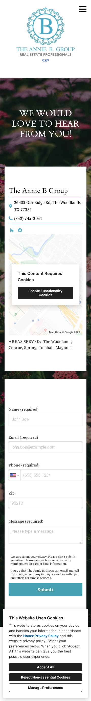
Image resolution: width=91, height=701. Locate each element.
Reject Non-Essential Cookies (45, 677)
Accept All (45, 667)
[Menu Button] (83, 9)
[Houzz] (12, 230)
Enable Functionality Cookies (45, 293)
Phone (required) (24, 465)
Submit (46, 590)
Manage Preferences (45, 688)
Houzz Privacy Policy (41, 636)
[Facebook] (20, 230)
